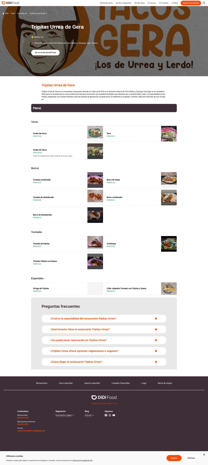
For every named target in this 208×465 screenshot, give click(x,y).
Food (13, 13)
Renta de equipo (165, 383)
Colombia (94, 403)
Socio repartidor (66, 383)
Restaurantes (41, 383)
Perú (115, 403)
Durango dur (22, 13)
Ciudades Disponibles (121, 383)
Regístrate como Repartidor (191, 3)
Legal (143, 383)
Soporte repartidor (92, 383)
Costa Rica (102, 403)
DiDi (6, 13)
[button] (191, 3)
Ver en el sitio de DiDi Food (45, 53)
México (109, 403)
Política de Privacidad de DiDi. (83, 460)
